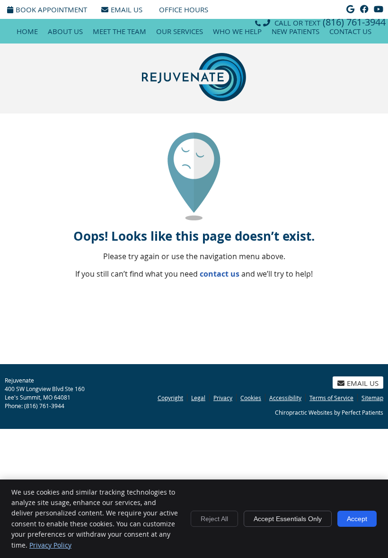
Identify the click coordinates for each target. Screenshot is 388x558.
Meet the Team (119, 31)
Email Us (126, 9)
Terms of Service (331, 397)
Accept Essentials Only (288, 519)
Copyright (170, 397)
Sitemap (372, 397)
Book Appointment (51, 9)
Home (27, 31)
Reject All (214, 519)
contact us (219, 274)
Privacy (222, 397)
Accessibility (285, 397)
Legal (198, 397)
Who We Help (237, 31)
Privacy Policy (50, 545)
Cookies (250, 397)
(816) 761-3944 (354, 22)
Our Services (179, 31)
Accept (357, 519)
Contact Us (350, 31)
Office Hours (183, 9)
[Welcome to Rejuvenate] (194, 98)
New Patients (295, 31)
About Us (65, 31)
